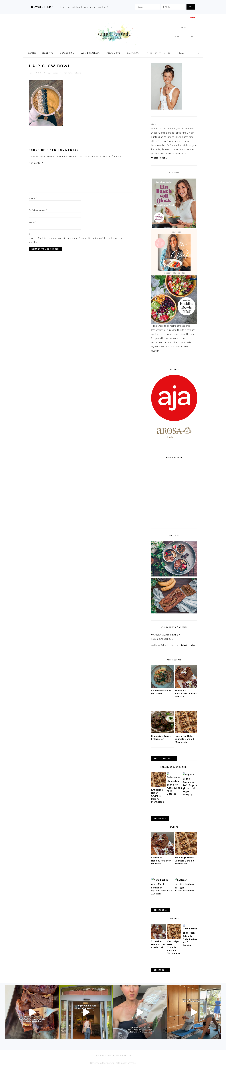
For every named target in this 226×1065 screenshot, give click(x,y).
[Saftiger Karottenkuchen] (186, 884)
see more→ (160, 818)
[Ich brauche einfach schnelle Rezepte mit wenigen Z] (32, 1012)
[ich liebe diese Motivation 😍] (194, 1012)
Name (33, 198)
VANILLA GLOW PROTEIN (165, 634)
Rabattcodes (188, 645)
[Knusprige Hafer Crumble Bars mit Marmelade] (186, 732)
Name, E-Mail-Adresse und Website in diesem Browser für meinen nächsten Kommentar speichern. (76, 240)
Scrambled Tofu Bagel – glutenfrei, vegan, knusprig (190, 788)
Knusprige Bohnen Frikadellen (161, 737)
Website (33, 222)
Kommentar (36, 162)
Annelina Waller (115, 32)
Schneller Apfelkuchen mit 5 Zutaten (161, 890)
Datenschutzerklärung (102, 1062)
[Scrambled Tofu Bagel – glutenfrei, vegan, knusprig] (190, 778)
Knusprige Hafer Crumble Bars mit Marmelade (184, 739)
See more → (160, 910)
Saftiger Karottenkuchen (184, 889)
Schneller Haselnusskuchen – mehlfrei (186, 693)
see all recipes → (164, 759)
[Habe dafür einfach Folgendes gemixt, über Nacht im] (140, 1012)
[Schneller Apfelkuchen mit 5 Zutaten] (174, 781)
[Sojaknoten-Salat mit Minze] (162, 687)
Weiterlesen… (159, 157)
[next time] (86, 1012)
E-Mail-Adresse (38, 210)
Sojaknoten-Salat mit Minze (161, 692)
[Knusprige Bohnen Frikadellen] (162, 732)
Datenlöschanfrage (125, 1062)
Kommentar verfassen (72, 73)
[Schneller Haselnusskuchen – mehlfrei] (186, 687)
